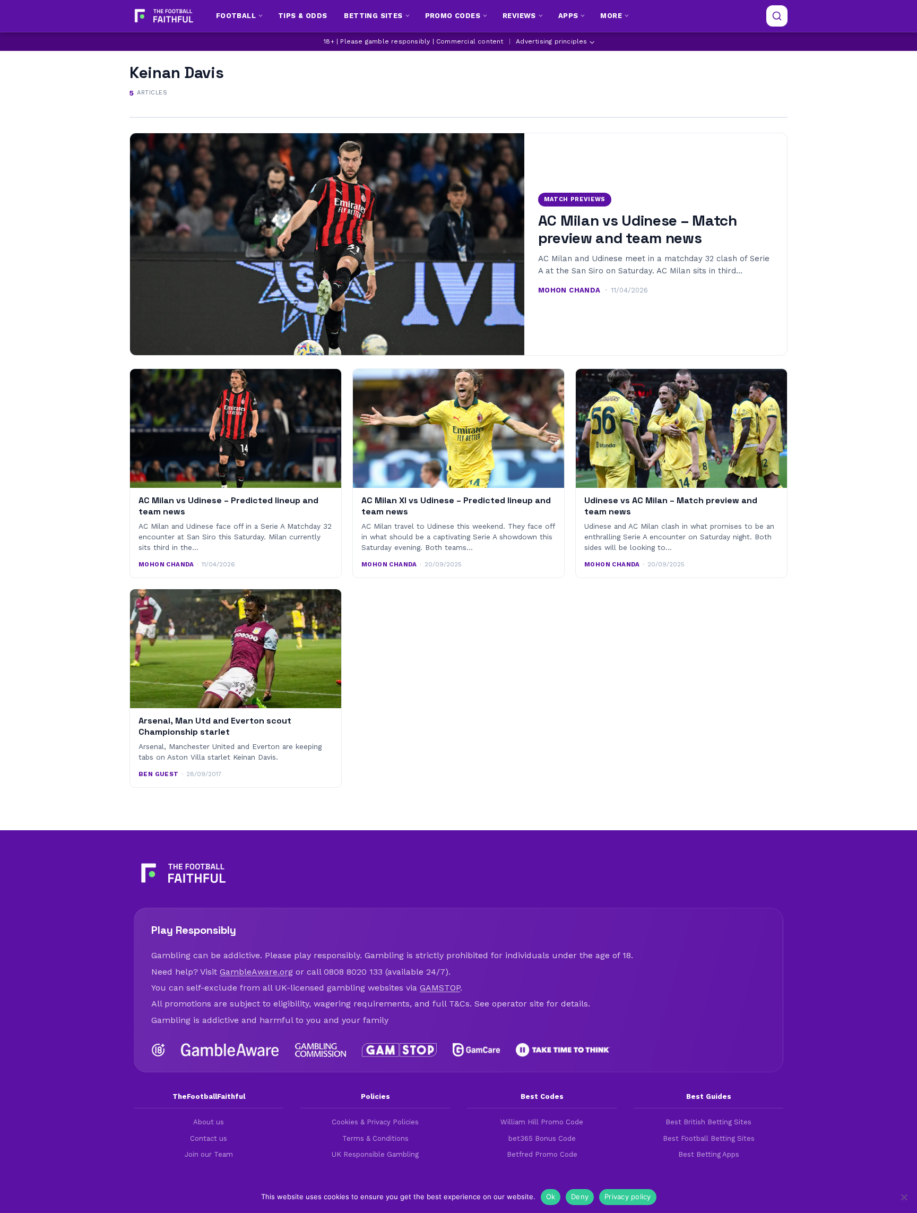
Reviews (519, 16)
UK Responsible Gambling (375, 1154)
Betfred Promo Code (542, 1154)
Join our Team (209, 1154)
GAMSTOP (440, 988)
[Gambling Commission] (321, 1050)
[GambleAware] (230, 1050)
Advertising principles (551, 41)
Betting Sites (373, 16)
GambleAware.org (256, 972)
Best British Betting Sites (708, 1122)
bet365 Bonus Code (542, 1138)
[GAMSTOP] (399, 1050)
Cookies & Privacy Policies (375, 1122)
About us (208, 1122)
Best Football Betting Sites (709, 1138)
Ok (551, 1196)
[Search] (777, 16)
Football (236, 16)
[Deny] (903, 1197)
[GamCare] (476, 1050)
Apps (568, 16)
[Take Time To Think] (563, 1050)
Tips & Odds (302, 16)
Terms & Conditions (375, 1138)
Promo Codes (452, 16)
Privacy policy (627, 1196)
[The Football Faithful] (162, 16)
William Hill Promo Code (541, 1122)
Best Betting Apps (708, 1154)
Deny (580, 1196)
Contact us (208, 1138)
